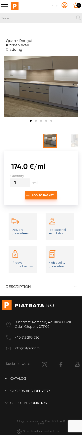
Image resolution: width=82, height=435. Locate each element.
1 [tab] (31, 121)
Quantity (17, 176)
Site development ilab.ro (41, 431)
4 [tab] (46, 121)
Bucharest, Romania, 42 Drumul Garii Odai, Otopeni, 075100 (43, 324)
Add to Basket (43, 195)
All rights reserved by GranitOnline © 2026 (41, 423)
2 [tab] (36, 121)
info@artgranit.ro (27, 348)
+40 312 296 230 (27, 337)
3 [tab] (41, 121)
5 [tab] (51, 121)
